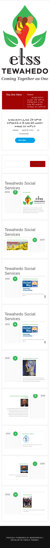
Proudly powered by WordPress (24, 538)
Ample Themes (31, 540)
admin (15, 130)
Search (37, 164)
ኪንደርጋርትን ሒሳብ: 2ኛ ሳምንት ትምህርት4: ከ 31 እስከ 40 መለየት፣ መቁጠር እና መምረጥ (25, 123)
